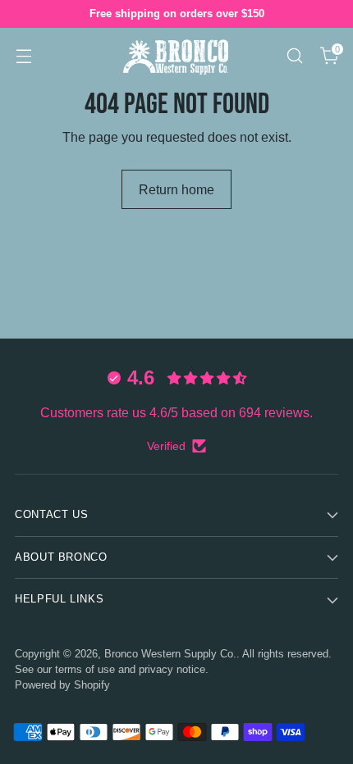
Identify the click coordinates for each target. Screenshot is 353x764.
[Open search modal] (294, 55)
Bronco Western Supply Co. (170, 654)
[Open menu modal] (23, 55)
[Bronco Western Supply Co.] (176, 55)
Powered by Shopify (62, 685)
